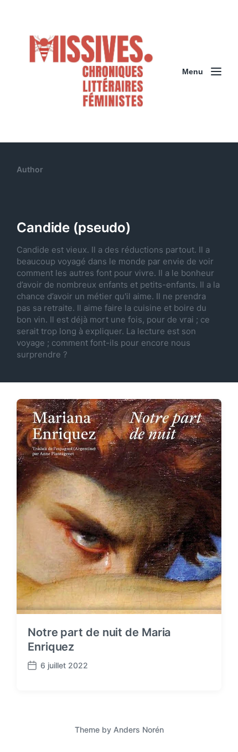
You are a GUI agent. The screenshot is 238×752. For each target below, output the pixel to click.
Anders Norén (138, 729)
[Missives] (91, 71)
